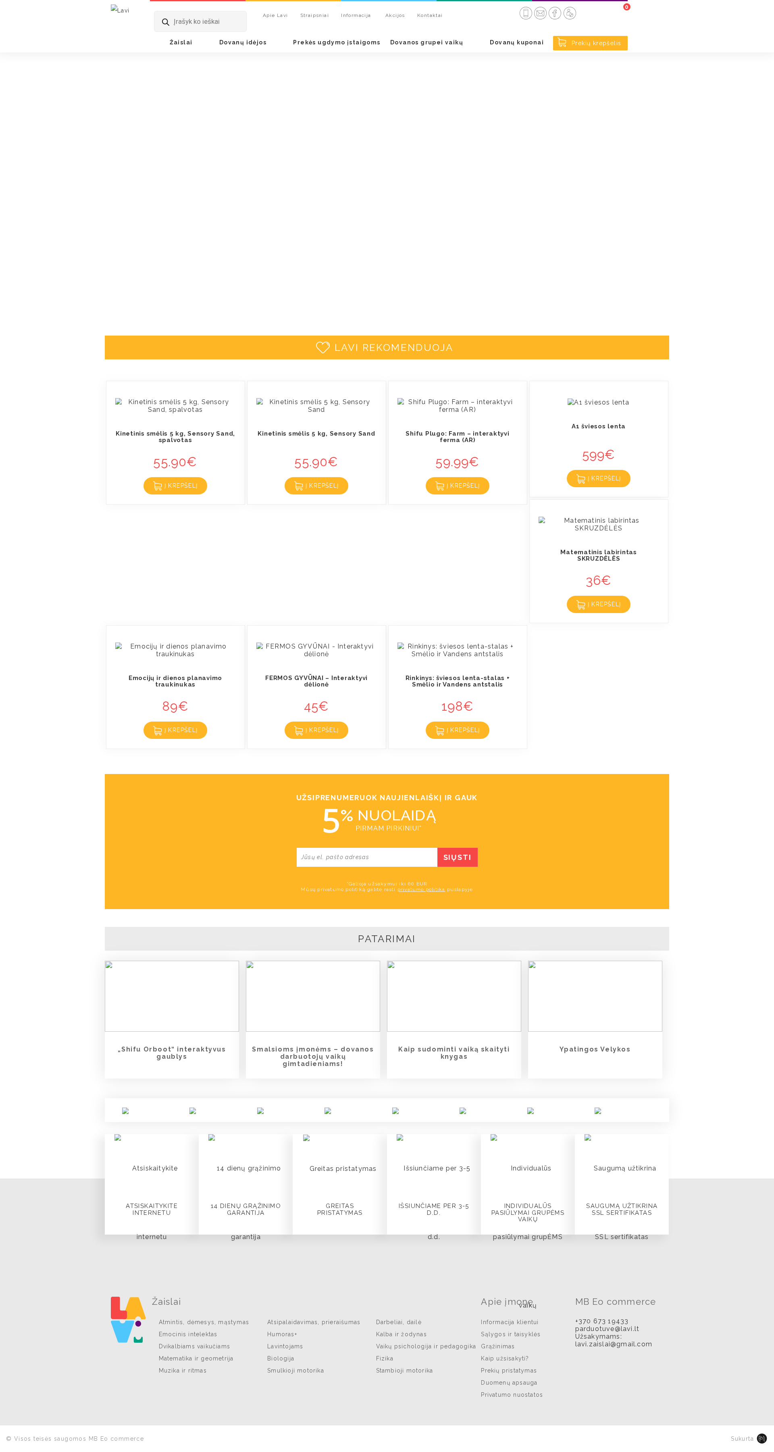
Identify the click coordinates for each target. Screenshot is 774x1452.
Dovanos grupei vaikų (426, 42)
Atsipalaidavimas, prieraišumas (313, 1322)
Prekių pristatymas (509, 1370)
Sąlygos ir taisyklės (511, 1334)
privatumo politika (421, 889)
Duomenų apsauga (509, 1382)
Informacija (356, 15)
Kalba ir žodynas (401, 1334)
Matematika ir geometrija (196, 1358)
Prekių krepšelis (596, 43)
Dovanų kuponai (517, 42)
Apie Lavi (275, 15)
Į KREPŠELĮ (180, 485)
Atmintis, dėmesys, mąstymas (204, 1322)
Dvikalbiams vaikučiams (194, 1346)
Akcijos (395, 15)
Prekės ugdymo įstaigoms (336, 42)
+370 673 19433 (602, 1321)
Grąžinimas (498, 1346)
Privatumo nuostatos (512, 1395)
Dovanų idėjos (242, 42)
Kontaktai (430, 15)
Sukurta (742, 1438)
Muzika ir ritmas (183, 1370)
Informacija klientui (510, 1322)
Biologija (280, 1358)
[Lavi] (120, 10)
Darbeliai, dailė (399, 1322)
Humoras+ (282, 1334)
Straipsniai (314, 15)
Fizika (384, 1358)
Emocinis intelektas (188, 1334)
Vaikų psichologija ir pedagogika (426, 1346)
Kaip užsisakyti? (505, 1358)
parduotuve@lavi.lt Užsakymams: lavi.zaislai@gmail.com (613, 1336)
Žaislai (181, 42)
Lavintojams (285, 1346)
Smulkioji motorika (295, 1370)
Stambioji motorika (404, 1370)
